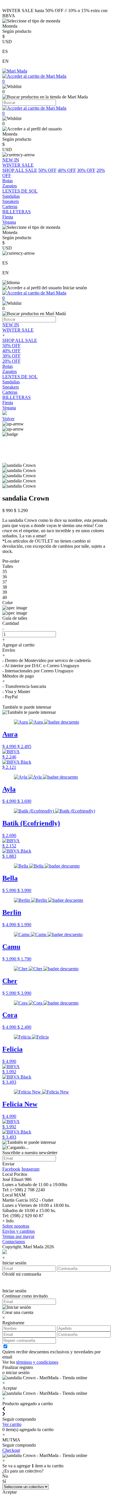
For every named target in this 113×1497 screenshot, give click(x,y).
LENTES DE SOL (20, 376)
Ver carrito (11, 1424)
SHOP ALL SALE (19, 170)
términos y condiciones (37, 1362)
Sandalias (11, 381)
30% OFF (86, 170)
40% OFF (67, 170)
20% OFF (11, 361)
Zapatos (9, 371)
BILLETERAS (16, 397)
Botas (7, 366)
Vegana (9, 407)
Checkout (11, 1450)
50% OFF (47, 170)
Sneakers (10, 387)
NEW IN (10, 324)
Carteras (9, 392)
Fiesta (7, 402)
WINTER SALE (18, 330)
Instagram (30, 1169)
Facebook (11, 1169)
